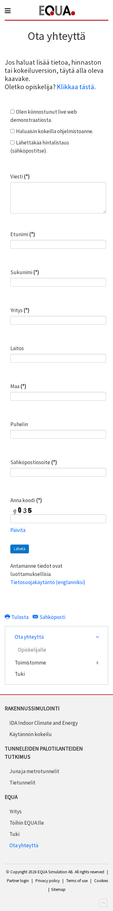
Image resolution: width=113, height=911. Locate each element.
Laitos (17, 348)
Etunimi (22, 234)
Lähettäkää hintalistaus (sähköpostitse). (39, 146)
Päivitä (17, 530)
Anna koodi (26, 500)
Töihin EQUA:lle (26, 822)
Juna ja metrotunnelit (34, 771)
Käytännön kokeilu (30, 734)
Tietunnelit (22, 782)
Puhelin (19, 424)
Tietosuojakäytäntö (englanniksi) (47, 582)
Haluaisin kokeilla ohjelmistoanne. (54, 131)
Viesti (20, 176)
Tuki (20, 673)
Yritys (20, 310)
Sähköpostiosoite (33, 462)
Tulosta (20, 617)
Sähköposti (52, 617)
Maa (18, 386)
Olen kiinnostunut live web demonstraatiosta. (43, 115)
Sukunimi (24, 272)
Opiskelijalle (32, 649)
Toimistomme (30, 662)
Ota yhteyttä (29, 636)
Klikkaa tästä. (76, 86)
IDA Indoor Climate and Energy (43, 722)
